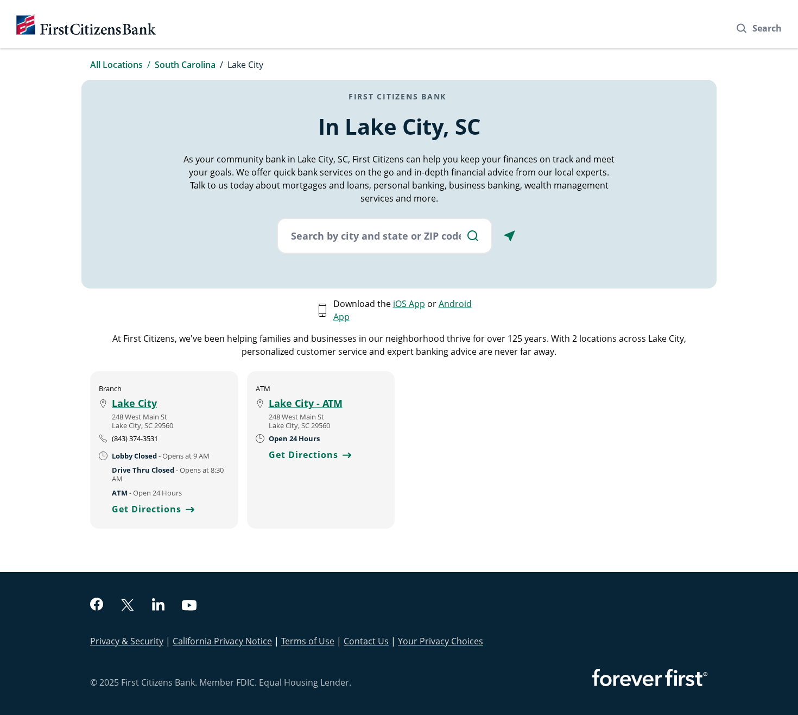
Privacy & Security (126, 641)
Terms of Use (307, 641)
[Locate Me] (510, 236)
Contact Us (366, 641)
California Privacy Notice (222, 641)
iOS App (409, 304)
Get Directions (153, 509)
